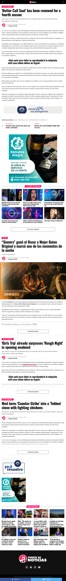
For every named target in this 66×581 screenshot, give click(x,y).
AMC (16, 120)
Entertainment (34, 120)
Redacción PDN (13, 26)
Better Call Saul (23, 120)
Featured (42, 120)
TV (46, 120)
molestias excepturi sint (30, 364)
